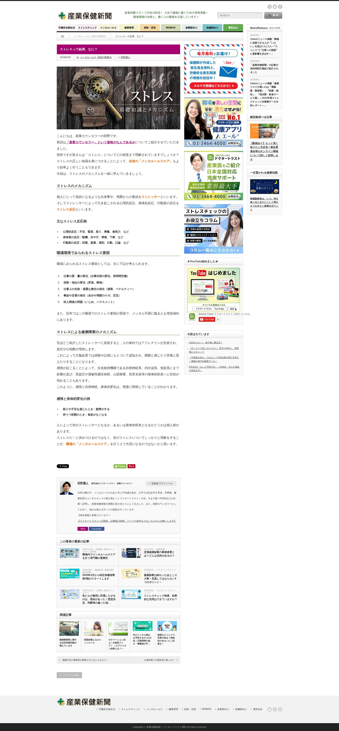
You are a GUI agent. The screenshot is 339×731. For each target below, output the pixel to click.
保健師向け (212, 27)
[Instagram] (280, 709)
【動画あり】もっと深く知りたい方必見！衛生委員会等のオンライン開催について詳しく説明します (264, 151)
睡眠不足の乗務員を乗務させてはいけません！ (85, 660)
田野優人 (125, 57)
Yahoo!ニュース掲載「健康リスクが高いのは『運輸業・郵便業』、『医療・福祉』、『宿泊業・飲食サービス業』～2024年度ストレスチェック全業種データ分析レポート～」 (264, 94)
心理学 (99, 590)
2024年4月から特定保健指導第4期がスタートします (98, 577)
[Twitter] (269, 709)
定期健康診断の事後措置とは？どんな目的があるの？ (159, 554)
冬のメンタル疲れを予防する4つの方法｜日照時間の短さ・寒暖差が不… (142, 639)
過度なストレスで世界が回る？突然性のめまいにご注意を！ (166, 639)
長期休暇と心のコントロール (92, 641)
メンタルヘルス (108, 27)
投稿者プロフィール (162, 483)
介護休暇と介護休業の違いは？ (159, 660)
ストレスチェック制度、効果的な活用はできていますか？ (160, 597)
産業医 (93, 551)
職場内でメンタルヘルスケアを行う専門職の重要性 (99, 556)
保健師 (99, 549)
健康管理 (129, 27)
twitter (275, 7)
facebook (280, 7)
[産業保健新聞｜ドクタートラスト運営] (85, 18)
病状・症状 (150, 27)
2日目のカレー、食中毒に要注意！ (206, 342)
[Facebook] (275, 709)
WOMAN (170, 27)
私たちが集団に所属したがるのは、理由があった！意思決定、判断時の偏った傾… (99, 599)
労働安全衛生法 (66, 27)
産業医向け (191, 27)
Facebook (96, 529)
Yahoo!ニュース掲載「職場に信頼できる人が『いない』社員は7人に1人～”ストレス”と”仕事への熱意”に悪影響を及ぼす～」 (264, 46)
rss (269, 7)
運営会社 (233, 27)
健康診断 (160, 549)
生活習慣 (86, 572)
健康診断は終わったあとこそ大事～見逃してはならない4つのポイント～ (160, 579)
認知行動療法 (105, 57)
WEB (82, 529)
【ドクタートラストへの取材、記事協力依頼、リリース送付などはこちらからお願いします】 (126, 521)
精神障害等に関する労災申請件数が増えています (68, 643)
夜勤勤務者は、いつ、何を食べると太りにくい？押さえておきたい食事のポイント (264, 204)
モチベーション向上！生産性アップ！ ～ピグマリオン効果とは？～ (117, 644)
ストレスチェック (87, 27)
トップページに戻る (69, 675)
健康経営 (99, 570)
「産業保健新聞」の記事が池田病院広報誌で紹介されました (264, 69)
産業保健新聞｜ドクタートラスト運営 (166, 727)
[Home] (62, 36)
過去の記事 (274, 28)
